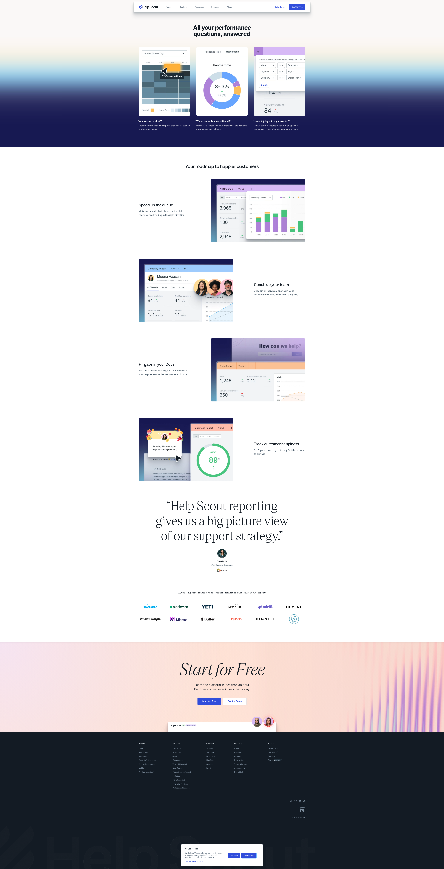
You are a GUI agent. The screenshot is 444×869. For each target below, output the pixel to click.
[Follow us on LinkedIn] (300, 801)
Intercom (210, 752)
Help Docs (272, 752)
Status (274, 760)
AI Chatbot (143, 752)
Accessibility (239, 768)
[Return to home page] (148, 7)
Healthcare (177, 752)
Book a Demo (235, 701)
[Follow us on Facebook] (295, 801)
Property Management (182, 772)
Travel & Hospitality (180, 764)
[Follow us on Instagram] (304, 801)
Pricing (229, 7)
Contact (271, 756)
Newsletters (239, 760)
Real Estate (177, 768)
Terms (236, 764)
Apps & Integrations (147, 764)
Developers (273, 748)
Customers (238, 752)
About (236, 748)
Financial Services (180, 784)
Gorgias (209, 764)
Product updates (146, 772)
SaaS (175, 756)
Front (208, 768)
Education (177, 748)
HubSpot (210, 760)
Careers (237, 756)
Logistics (176, 776)
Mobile (141, 768)
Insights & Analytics (147, 760)
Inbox (141, 748)
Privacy (244, 764)
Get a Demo (280, 7)
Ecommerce (178, 760)
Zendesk (210, 748)
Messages (143, 756)
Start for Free (297, 7)
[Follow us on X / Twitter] (291, 801)
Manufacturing (179, 780)
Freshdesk (210, 756)
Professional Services (181, 788)
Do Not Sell (238, 772)
